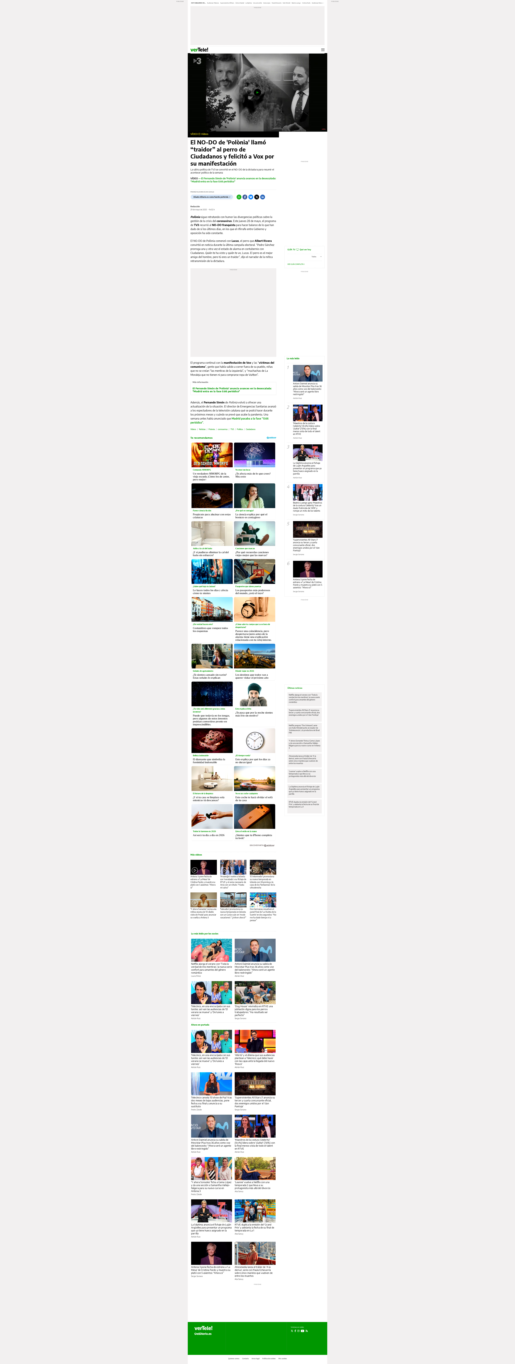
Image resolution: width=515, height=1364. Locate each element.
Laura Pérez (196, 976)
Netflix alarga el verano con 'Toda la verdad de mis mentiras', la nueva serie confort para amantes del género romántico (211, 968)
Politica (240, 429)
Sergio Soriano (240, 1018)
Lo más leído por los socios (204, 933)
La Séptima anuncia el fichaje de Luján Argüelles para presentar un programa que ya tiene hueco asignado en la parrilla (211, 1229)
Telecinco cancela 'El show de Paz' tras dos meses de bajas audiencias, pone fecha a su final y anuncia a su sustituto (211, 1102)
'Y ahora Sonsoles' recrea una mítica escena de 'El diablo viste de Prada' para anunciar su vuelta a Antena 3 (203, 913)
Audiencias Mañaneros (318, 3)
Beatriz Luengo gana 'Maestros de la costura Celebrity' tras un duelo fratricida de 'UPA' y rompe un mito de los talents (307, 506)
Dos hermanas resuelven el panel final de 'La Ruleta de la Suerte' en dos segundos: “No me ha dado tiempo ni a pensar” (263, 915)
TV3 (232, 429)
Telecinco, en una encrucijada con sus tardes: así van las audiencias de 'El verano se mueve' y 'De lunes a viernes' (210, 1011)
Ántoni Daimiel (240, 3)
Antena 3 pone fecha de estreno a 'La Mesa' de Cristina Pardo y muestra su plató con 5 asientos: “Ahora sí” (202, 882)
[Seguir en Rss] (307, 1331)
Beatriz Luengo (296, 3)
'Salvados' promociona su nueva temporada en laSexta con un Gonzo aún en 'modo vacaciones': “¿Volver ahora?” (233, 913)
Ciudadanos (250, 429)
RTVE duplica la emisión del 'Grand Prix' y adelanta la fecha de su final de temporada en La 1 (254, 1227)
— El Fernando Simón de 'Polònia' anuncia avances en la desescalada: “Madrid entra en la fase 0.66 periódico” (233, 180)
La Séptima (248, 3)
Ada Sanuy (239, 1191)
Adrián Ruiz (239, 976)
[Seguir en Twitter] (292, 1331)
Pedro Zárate (196, 1109)
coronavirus (222, 429)
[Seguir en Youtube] (302, 1331)
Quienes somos (233, 1359)
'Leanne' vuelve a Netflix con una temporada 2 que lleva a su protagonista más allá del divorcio (252, 1185)
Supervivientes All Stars (227, 3)
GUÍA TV (299, 249)
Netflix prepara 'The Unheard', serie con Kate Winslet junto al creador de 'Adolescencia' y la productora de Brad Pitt (304, 729)
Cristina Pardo (306, 3)
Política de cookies (269, 1359)
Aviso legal (256, 1359)
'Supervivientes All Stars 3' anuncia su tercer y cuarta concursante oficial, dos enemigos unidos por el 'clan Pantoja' (255, 1102)
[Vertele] (203, 1328)
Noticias (202, 429)
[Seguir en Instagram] (298, 1331)
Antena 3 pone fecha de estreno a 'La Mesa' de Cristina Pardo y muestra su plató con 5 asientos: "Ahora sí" (307, 583)
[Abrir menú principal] (323, 50)
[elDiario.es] (202, 1333)
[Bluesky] (250, 197)
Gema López (266, 3)
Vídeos (204, 133)
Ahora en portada (200, 1024)
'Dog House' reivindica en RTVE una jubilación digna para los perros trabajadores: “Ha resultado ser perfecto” (254, 1011)
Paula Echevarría (276, 3)
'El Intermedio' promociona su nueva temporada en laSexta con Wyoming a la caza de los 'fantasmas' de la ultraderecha (262, 882)
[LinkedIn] (262, 197)
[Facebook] (244, 197)
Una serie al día (257, 3)
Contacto (245, 1359)
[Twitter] (256, 197)
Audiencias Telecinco (213, 3)
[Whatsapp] (239, 197)
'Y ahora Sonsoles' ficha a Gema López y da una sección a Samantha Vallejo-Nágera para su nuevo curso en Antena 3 (211, 1186)
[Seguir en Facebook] (295, 1331)
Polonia (212, 429)
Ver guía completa (295, 264)
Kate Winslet (286, 3)
